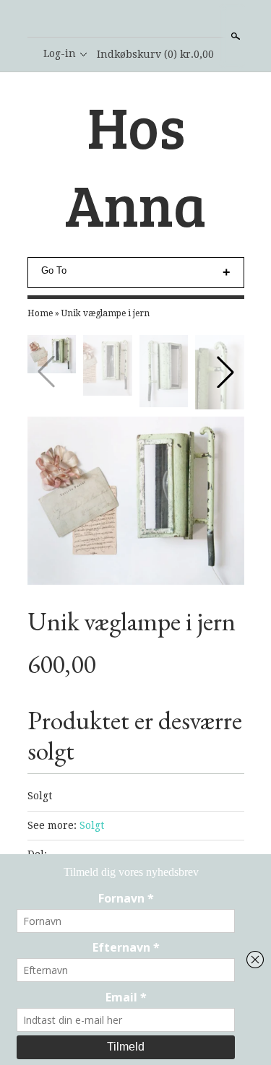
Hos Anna (135, 165)
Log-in (59, 53)
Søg (234, 36)
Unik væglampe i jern (105, 313)
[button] (225, 372)
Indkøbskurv (155, 54)
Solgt (91, 825)
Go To (53, 270)
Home (40, 313)
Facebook (135, 19)
